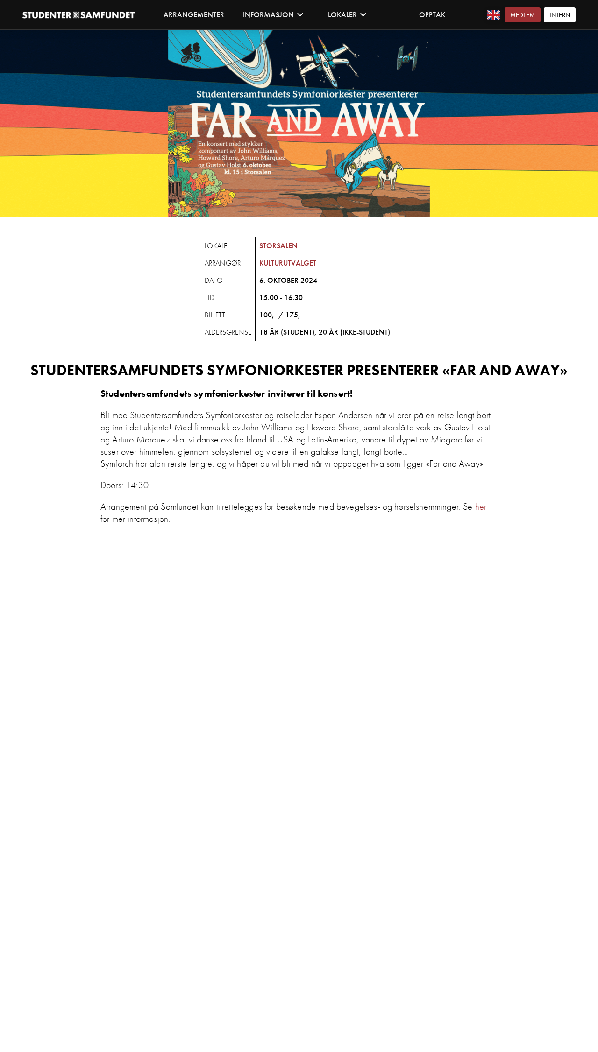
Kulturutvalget (287, 263)
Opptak (432, 15)
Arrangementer (194, 15)
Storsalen (278, 246)
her (480, 506)
